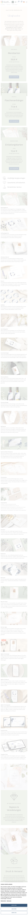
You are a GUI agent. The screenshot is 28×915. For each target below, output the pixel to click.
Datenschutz (3, 900)
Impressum (9, 900)
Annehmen (14, 905)
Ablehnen (14, 908)
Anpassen (14, 912)
